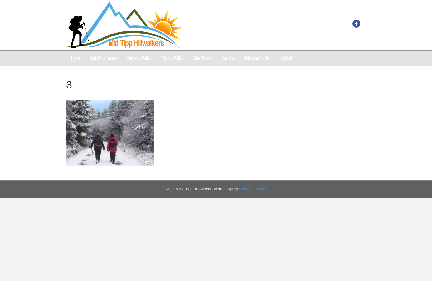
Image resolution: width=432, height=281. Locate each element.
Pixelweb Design (252, 189)
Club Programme (103, 58)
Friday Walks (172, 58)
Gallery (228, 58)
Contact (286, 58)
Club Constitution (257, 58)
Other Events (202, 58)
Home (75, 58)
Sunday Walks (139, 58)
